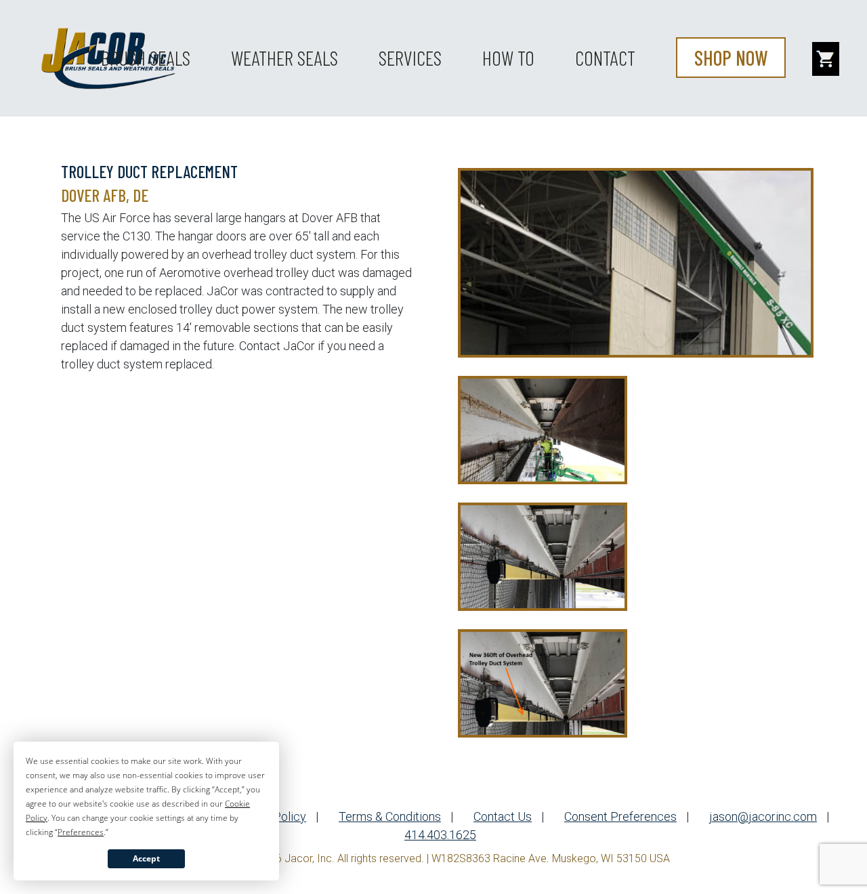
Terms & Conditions (390, 816)
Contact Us (502, 816)
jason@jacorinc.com (763, 816)
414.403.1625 (440, 835)
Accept (146, 858)
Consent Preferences (620, 816)
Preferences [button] (81, 832)
